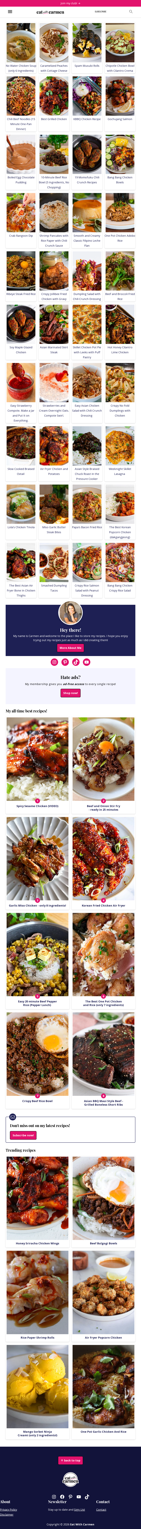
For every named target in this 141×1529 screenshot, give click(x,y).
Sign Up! (79, 1509)
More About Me (70, 648)
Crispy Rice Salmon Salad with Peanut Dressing (87, 590)
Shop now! (70, 693)
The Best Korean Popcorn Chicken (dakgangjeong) (120, 532)
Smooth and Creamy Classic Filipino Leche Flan (87, 240)
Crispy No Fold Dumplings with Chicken (120, 410)
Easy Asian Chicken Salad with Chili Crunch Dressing (87, 410)
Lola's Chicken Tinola (21, 527)
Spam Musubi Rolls (87, 66)
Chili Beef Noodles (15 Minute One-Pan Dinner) (21, 124)
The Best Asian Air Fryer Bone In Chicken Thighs (21, 590)
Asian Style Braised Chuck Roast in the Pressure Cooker (87, 474)
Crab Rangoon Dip (21, 236)
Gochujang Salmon (120, 119)
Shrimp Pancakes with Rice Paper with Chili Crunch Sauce (54, 240)
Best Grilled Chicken (54, 119)
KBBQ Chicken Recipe (87, 119)
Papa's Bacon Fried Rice (87, 527)
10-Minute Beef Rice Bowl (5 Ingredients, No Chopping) (54, 182)
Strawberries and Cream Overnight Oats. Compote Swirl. (54, 410)
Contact (101, 1509)
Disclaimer (6, 1514)
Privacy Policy (8, 1509)
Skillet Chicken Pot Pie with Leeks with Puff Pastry (87, 352)
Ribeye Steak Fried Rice (21, 294)
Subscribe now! (23, 1135)
